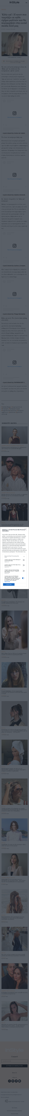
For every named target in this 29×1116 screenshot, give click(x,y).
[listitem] (14, 557)
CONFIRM (9, 584)
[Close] (26, 529)
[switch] (23, 560)
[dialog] (14, 558)
